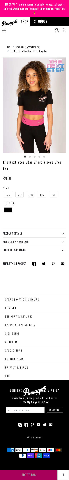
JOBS (8, 376)
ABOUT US (11, 342)
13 (54, 195)
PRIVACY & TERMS (16, 367)
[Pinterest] (32, 424)
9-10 (31, 195)
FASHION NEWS (14, 359)
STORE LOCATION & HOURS (22, 299)
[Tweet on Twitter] (43, 263)
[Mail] (62, 263)
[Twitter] (44, 424)
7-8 (19, 195)
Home (9, 47)
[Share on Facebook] (34, 263)
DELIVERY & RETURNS (19, 316)
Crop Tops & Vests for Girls (27, 47)
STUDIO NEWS (13, 350)
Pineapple (38, 437)
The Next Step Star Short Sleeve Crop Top (28, 51)
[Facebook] (26, 424)
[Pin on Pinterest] (53, 263)
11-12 (42, 195)
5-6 (8, 195)
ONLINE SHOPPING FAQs (20, 325)
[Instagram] (20, 424)
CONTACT (10, 308)
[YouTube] (38, 424)
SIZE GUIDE (12, 333)
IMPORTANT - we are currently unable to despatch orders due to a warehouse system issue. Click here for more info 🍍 (34, 8)
